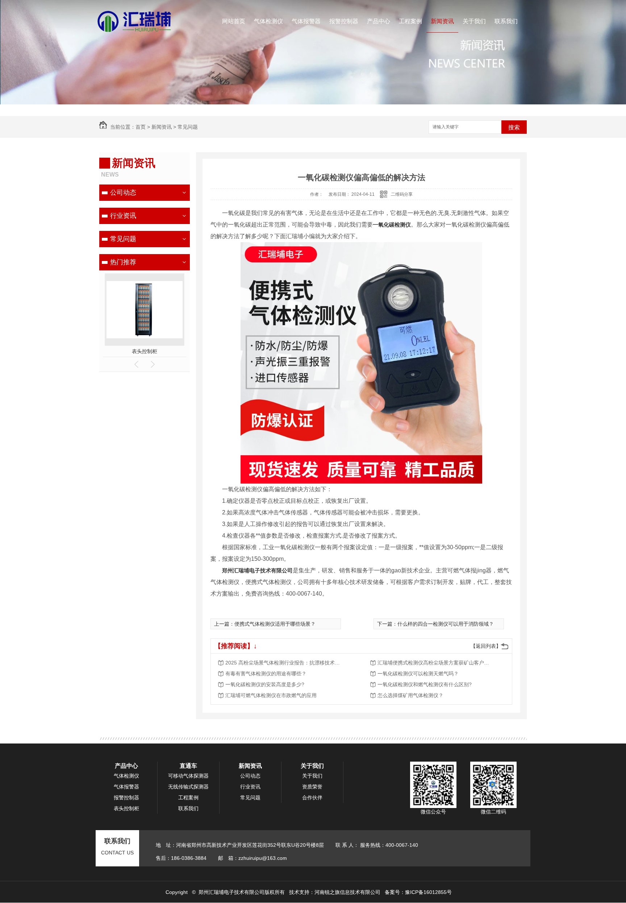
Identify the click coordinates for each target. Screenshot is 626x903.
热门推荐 (123, 262)
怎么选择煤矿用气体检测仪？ (410, 695)
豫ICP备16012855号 (428, 892)
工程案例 (410, 21)
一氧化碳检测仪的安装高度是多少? (264, 684)
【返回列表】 (486, 646)
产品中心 (378, 21)
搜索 (514, 127)
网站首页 (233, 21)
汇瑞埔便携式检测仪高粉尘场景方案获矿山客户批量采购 (435, 663)
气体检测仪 (268, 21)
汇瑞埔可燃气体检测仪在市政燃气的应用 (271, 695)
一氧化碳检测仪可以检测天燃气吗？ (418, 673)
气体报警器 (306, 21)
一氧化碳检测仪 (392, 224)
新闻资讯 (442, 21)
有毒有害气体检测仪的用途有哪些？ (265, 673)
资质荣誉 (312, 787)
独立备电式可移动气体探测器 (145, 351)
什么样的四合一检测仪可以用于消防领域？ (445, 624)
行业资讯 (123, 215)
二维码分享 (402, 194)
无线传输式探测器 (188, 787)
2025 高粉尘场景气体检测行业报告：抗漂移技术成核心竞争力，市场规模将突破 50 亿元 (283, 663)
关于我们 (474, 21)
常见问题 (188, 127)
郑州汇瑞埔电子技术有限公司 (257, 570)
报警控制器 (343, 21)
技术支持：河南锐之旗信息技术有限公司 (334, 892)
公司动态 (123, 192)
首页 (140, 127)
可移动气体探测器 (188, 776)
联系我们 (506, 21)
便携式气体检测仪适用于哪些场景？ (275, 624)
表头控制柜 (126, 808)
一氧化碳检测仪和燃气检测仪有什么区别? (424, 684)
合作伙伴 (312, 797)
